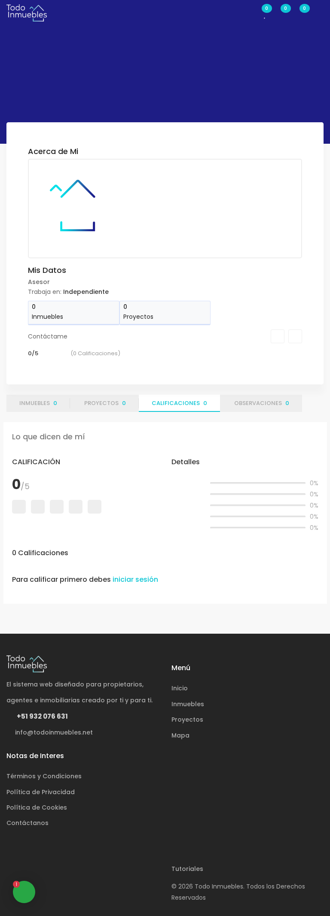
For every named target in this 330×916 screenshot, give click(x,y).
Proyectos (105, 403)
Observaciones (261, 403)
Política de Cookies (36, 807)
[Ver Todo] (294, 151)
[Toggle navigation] (319, 13)
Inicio (179, 688)
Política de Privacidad (40, 792)
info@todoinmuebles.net (53, 732)
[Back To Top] (306, 892)
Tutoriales (187, 869)
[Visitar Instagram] (39, 870)
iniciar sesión (135, 579)
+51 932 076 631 (41, 716)
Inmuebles (38, 403)
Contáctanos (27, 823)
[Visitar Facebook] (17, 870)
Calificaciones (179, 403)
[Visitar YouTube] (62, 870)
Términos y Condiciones (44, 776)
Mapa (180, 735)
